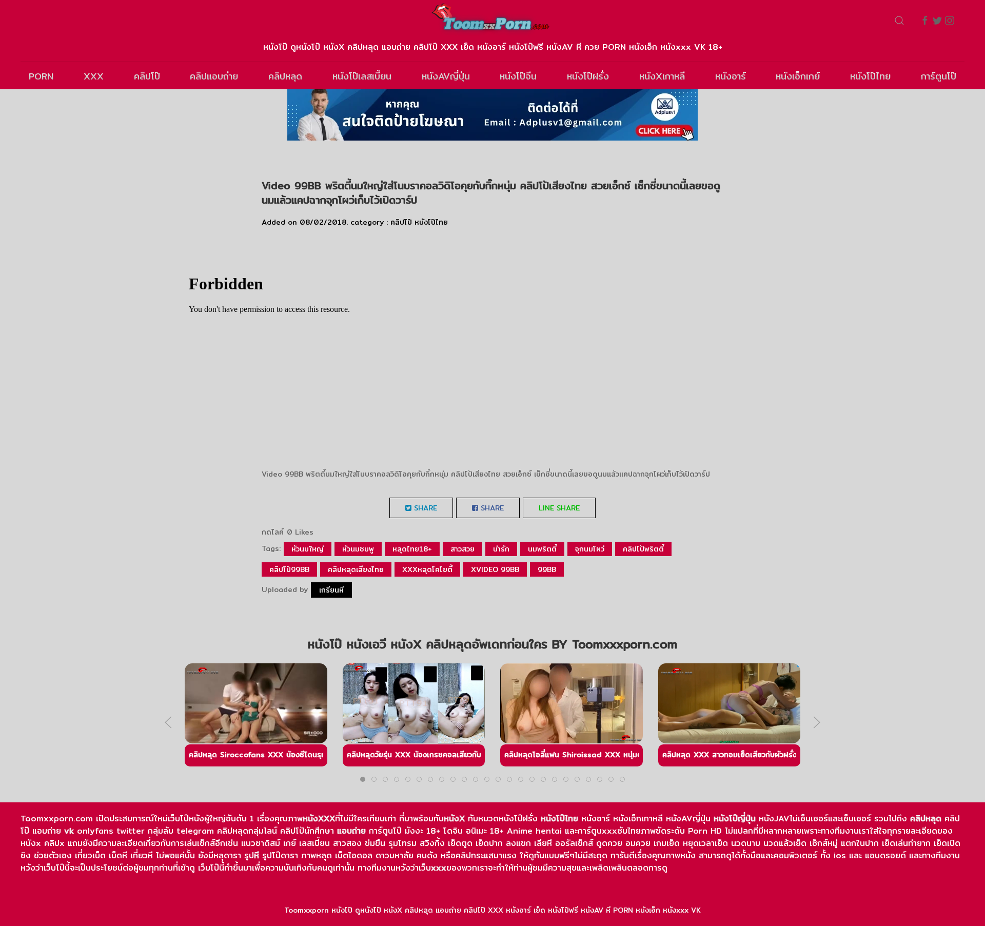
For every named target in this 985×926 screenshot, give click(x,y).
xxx (438, 867)
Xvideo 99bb (495, 569)
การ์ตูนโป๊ (938, 76)
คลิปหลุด (285, 76)
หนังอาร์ (730, 76)
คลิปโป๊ (147, 76)
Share (424, 508)
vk (69, 830)
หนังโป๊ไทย (870, 76)
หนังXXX (319, 818)
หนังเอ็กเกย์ (798, 76)
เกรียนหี (331, 590)
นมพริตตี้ (542, 549)
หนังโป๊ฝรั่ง (588, 76)
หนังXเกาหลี (662, 76)
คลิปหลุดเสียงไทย (356, 569)
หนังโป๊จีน (518, 76)
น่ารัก (501, 549)
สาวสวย (462, 549)
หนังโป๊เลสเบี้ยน (361, 76)
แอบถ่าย (351, 830)
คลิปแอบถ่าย (214, 76)
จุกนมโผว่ (589, 549)
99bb (547, 569)
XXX (94, 76)
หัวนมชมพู (358, 549)
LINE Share (559, 508)
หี (256, 855)
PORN (41, 76)
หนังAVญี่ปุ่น (446, 76)
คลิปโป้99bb (289, 569)
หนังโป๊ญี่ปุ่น (735, 818)
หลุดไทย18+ (412, 549)
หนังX (454, 818)
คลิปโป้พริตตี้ (643, 549)
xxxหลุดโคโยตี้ (427, 569)
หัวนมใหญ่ (307, 549)
